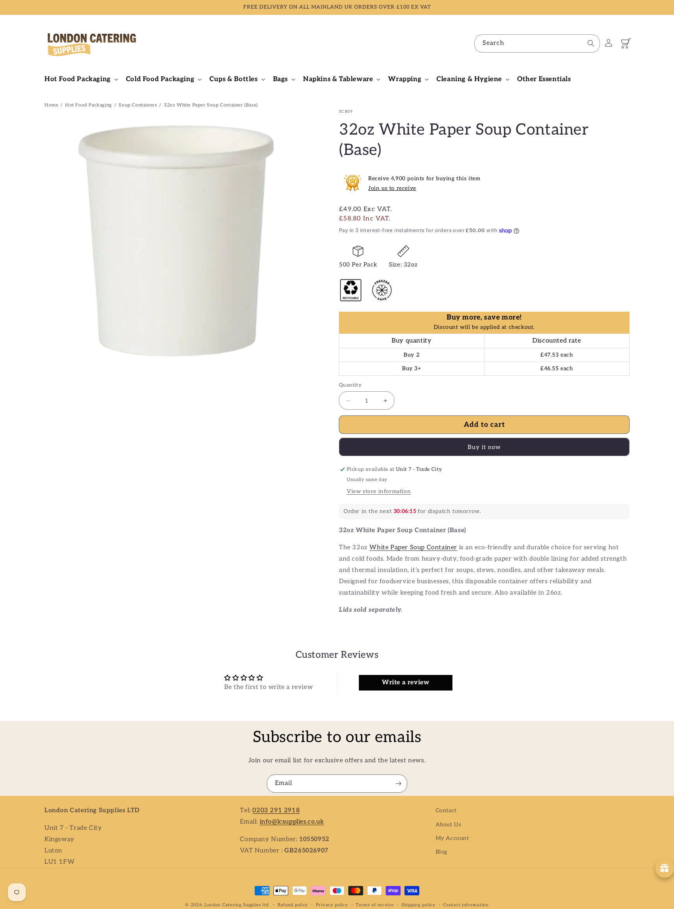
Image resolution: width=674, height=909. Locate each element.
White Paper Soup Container (413, 547)
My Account (452, 837)
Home (51, 105)
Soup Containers (138, 105)
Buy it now (484, 447)
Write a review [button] (405, 682)
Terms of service (375, 904)
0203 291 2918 (276, 810)
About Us (448, 824)
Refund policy (293, 904)
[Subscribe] (398, 783)
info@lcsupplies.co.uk (292, 821)
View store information (379, 491)
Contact (446, 810)
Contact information (465, 904)
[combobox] (537, 43)
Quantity (350, 385)
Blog (441, 851)
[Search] (591, 43)
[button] (80, 79)
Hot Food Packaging (88, 105)
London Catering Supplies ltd (236, 904)
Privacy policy (332, 904)
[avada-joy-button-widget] (664, 868)
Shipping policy (418, 904)
